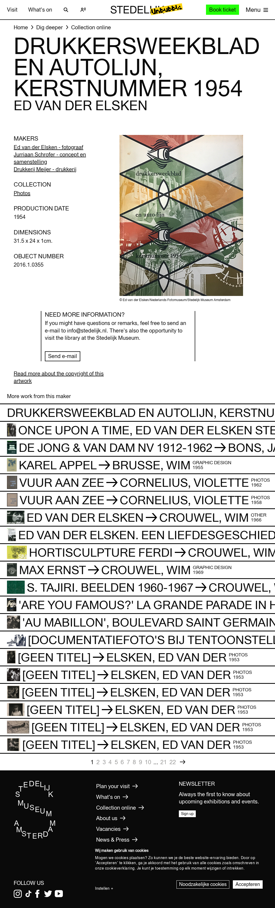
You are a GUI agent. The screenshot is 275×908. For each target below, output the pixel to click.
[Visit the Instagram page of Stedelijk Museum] (18, 894)
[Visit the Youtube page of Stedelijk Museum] (59, 894)
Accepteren (248, 884)
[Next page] (182, 762)
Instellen (102, 888)
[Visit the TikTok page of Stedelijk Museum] (28, 894)
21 (163, 762)
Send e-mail (62, 356)
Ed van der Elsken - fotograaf (48, 147)
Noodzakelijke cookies (203, 884)
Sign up (187, 814)
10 (148, 762)
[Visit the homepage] (35, 837)
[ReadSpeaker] (83, 10)
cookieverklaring (120, 868)
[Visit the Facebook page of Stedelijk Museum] (37, 894)
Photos (22, 193)
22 (172, 762)
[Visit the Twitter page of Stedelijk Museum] (48, 894)
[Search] (66, 10)
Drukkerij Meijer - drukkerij (45, 169)
